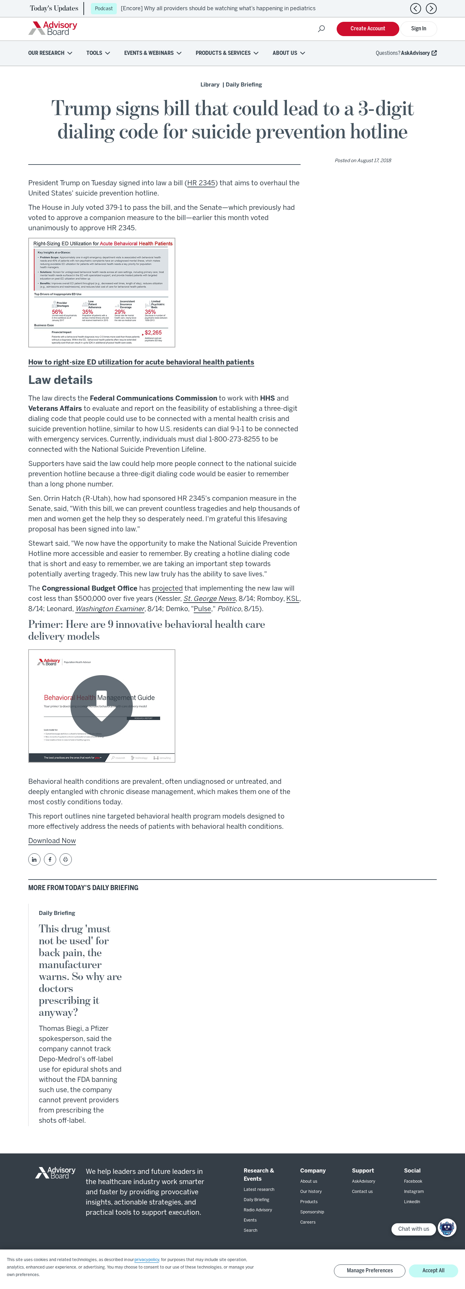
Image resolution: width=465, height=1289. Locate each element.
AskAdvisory (415, 53)
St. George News (209, 599)
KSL (292, 599)
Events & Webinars (149, 53)
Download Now (52, 841)
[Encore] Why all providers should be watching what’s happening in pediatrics (218, 8)
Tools (94, 53)
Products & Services (223, 53)
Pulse (202, 609)
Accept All (433, 1270)
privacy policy (146, 1260)
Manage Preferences (370, 1270)
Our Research (46, 53)
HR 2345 (201, 183)
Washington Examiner (109, 609)
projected (167, 589)
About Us (285, 53)
